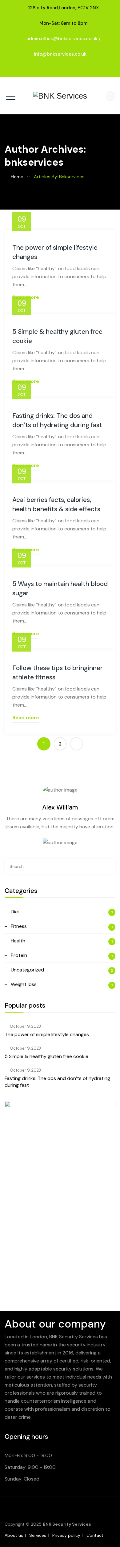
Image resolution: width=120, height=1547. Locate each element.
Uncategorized (27, 970)
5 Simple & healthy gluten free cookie (46, 1056)
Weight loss (24, 984)
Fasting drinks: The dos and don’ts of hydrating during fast (57, 1081)
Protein (19, 955)
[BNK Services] (60, 95)
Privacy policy (66, 1535)
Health (18, 940)
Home (15, 177)
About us (14, 1535)
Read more (25, 717)
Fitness (19, 926)
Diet (15, 911)
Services (37, 1535)
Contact (94, 1535)
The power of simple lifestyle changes (47, 1034)
